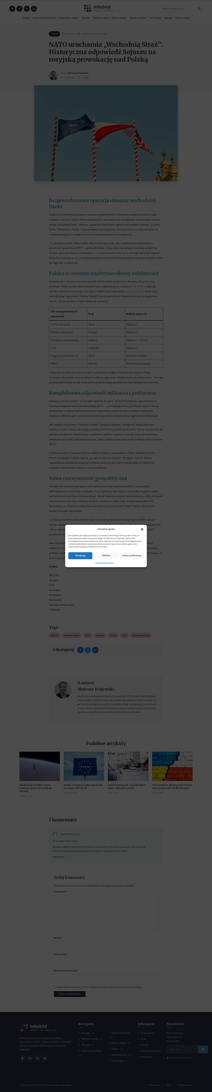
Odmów (106, 555)
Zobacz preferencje (131, 555)
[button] (142, 529)
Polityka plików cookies (104, 563)
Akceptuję (80, 555)
